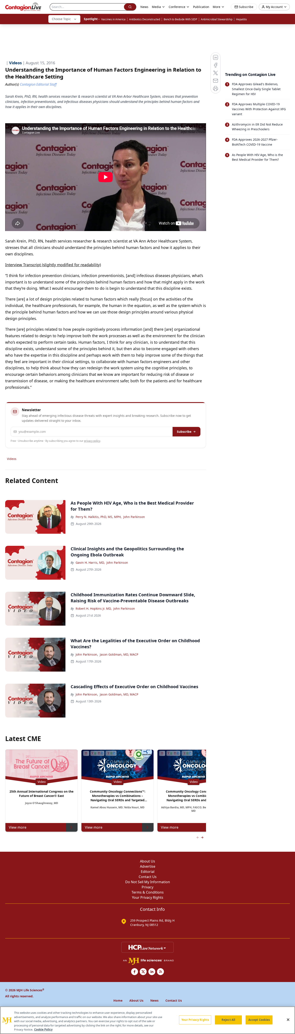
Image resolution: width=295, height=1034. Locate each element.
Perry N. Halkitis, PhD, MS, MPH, (99, 517)
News (144, 7)
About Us (147, 861)
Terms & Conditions (148, 892)
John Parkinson (134, 517)
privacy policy (92, 441)
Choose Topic (61, 19)
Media (156, 7)
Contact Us (148, 876)
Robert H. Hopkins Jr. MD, (94, 608)
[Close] (288, 1020)
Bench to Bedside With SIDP (180, 19)
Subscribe (184, 432)
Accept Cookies (259, 1020)
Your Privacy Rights (147, 897)
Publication (201, 7)
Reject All (228, 1020)
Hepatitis (241, 19)
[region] (147, 1020)
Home (117, 1000)
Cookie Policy (43, 1029)
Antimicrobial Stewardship (216, 19)
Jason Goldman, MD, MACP (119, 654)
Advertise (147, 866)
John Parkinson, (87, 654)
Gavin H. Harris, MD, (90, 562)
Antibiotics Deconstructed (144, 19)
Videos (11, 459)
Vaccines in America (113, 19)
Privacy (147, 887)
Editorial (147, 871)
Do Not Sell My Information (147, 882)
